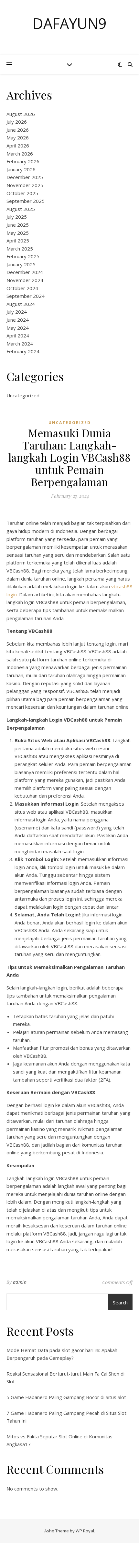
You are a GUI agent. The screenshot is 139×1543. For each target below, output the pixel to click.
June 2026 (17, 130)
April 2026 (17, 145)
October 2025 (22, 193)
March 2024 (19, 343)
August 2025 (20, 209)
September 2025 (25, 201)
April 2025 (17, 240)
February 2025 (22, 256)
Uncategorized (22, 395)
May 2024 (17, 328)
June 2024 (17, 320)
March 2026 (19, 153)
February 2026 (22, 161)
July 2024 (16, 311)
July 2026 (16, 121)
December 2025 (24, 177)
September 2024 (25, 296)
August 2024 (20, 304)
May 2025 (17, 233)
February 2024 (22, 351)
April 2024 (17, 335)
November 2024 (24, 280)
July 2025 (16, 216)
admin (20, 1282)
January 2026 (21, 169)
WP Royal (85, 1531)
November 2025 (24, 185)
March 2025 (19, 248)
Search (120, 1302)
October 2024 (22, 288)
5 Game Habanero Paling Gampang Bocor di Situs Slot (66, 1397)
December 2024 (24, 272)
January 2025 (21, 264)
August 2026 (20, 114)
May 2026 (17, 137)
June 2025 (17, 225)
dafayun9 (70, 23)
